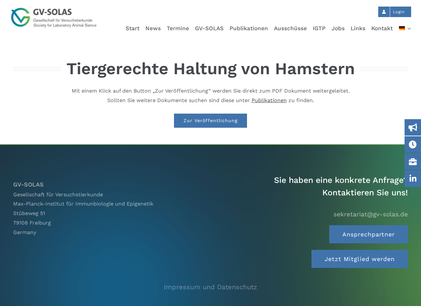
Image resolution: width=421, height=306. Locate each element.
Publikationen (269, 100)
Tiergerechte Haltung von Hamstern (210, 68)
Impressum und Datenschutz (210, 287)
